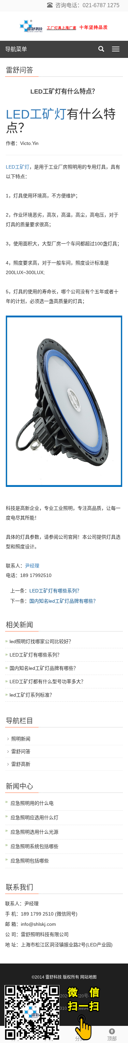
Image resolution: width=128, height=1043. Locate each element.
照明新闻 (20, 738)
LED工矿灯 (36, 114)
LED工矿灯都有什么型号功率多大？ (48, 681)
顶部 (112, 1038)
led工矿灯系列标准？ (32, 695)
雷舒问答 (20, 751)
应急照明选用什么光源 (34, 832)
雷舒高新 (20, 764)
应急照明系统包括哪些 (34, 846)
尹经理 (32, 565)
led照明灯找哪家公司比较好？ (41, 641)
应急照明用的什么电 (32, 803)
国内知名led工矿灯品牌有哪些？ (63, 601)
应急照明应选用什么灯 (34, 817)
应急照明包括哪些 (30, 860)
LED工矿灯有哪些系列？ (55, 590)
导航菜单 (16, 49)
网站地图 (88, 977)
